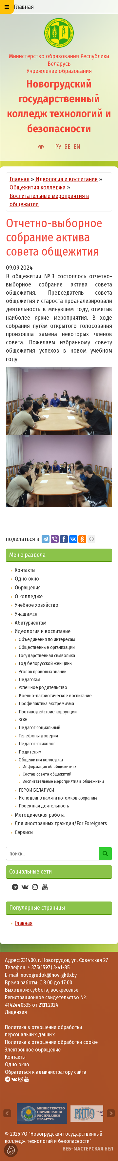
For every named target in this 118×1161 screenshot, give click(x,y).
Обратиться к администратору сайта (45, 1072)
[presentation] (7, 1113)
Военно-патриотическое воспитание (55, 696)
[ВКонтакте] (73, 539)
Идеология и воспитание (66, 179)
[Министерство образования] (42, 1113)
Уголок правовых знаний (43, 672)
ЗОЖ (23, 720)
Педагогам (29, 679)
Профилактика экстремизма (46, 703)
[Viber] (55, 539)
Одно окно (27, 579)
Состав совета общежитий (47, 774)
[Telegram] (45, 539)
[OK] (82, 539)
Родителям (30, 752)
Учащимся (26, 614)
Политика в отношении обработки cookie (51, 1042)
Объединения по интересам (47, 639)
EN (76, 146)
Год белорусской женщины (45, 663)
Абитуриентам (30, 623)
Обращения (28, 587)
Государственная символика (47, 655)
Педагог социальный (39, 727)
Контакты (25, 570)
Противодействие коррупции (48, 712)
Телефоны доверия (38, 736)
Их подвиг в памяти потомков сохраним (58, 798)
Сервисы (24, 832)
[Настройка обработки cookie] (11, 1150)
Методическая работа (40, 815)
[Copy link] (91, 539)
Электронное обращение (33, 1050)
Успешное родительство (43, 687)
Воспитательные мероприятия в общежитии (63, 781)
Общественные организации (47, 647)
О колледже (29, 596)
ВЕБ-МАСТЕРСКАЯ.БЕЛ (88, 1149)
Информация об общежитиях (49, 766)
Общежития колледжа (38, 187)
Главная (20, 179)
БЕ (67, 146)
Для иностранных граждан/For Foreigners (61, 823)
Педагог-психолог (37, 744)
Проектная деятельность (44, 806)
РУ (58, 146)
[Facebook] (64, 539)
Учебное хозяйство (36, 605)
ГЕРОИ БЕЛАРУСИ (36, 790)
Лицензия (16, 1012)
